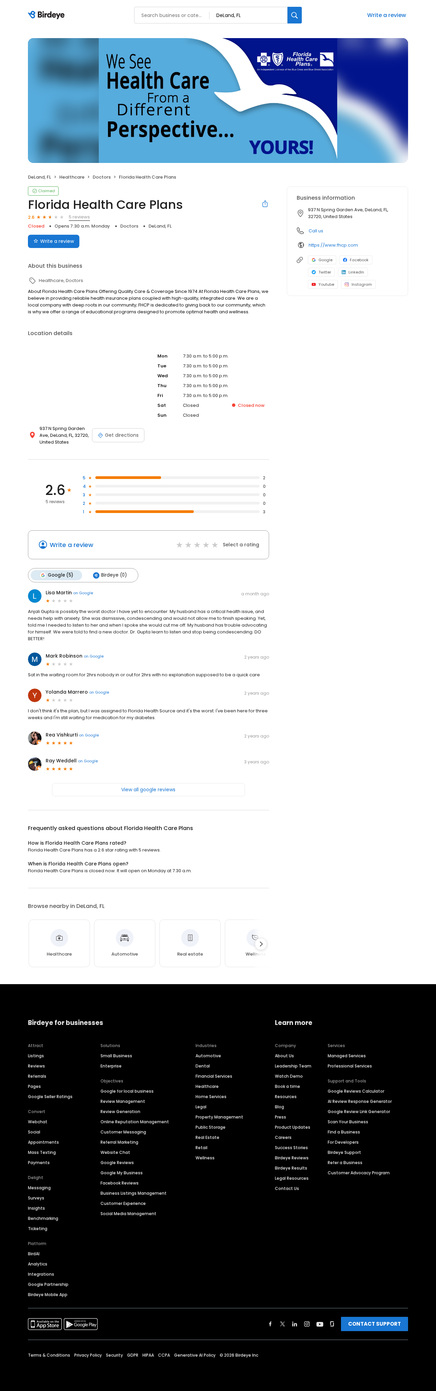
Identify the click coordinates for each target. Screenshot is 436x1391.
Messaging (39, 1188)
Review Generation (120, 1111)
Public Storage (210, 1127)
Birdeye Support (344, 1152)
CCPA (164, 1355)
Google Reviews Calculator (356, 1091)
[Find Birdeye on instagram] (307, 1324)
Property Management (219, 1117)
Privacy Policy (88, 1355)
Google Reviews (117, 1162)
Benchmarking (43, 1218)
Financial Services (214, 1076)
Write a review (386, 15)
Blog (279, 1107)
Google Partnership (48, 1284)
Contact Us (287, 1188)
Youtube (326, 284)
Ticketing (37, 1228)
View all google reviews (148, 789)
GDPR (132, 1355)
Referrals (37, 1076)
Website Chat (115, 1152)
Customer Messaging (123, 1132)
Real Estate (207, 1137)
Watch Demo (289, 1076)
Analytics (37, 1264)
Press (280, 1117)
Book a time (287, 1086)
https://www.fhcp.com (333, 245)
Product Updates (292, 1127)
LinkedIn (356, 272)
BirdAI (34, 1254)
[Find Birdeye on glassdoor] (332, 1324)
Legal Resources (292, 1178)
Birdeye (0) (114, 575)
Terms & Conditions (49, 1355)
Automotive (208, 1056)
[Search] (294, 15)
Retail (201, 1147)
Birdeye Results (291, 1168)
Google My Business (121, 1173)
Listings (36, 1056)
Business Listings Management (133, 1193)
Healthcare (207, 1086)
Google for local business (127, 1091)
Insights (36, 1208)
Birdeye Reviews (292, 1158)
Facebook (359, 260)
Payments (39, 1162)
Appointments (43, 1142)
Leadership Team (293, 1066)
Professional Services (350, 1066)
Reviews (36, 1066)
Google (325, 260)
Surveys (36, 1198)
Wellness (205, 1158)
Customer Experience (123, 1203)
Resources (286, 1096)
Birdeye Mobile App (47, 1294)
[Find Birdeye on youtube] (319, 1324)
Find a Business (344, 1132)
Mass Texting (42, 1152)
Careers (283, 1137)
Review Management (122, 1101)
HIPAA (148, 1355)
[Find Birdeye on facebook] (270, 1324)
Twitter (324, 272)
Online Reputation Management (134, 1122)
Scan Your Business (348, 1122)
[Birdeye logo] (47, 15)
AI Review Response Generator (360, 1101)
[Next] (261, 944)
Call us (316, 231)
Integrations (41, 1274)
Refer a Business (345, 1162)
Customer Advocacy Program (359, 1173)
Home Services (211, 1096)
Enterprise (111, 1066)
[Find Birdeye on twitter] (282, 1324)
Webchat (37, 1122)
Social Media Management (128, 1213)
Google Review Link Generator (359, 1111)
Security (114, 1355)
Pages (34, 1086)
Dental (203, 1066)
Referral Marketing (119, 1142)
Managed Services (347, 1056)
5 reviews (79, 217)
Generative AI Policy (195, 1355)
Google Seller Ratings (50, 1096)
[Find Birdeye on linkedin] (294, 1324)
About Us (284, 1056)
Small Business (116, 1056)
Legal (201, 1107)
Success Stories (291, 1147)
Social (34, 1132)
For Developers (343, 1142)
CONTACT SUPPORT (374, 1323)
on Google (83, 593)
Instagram (362, 284)
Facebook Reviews (119, 1183)
